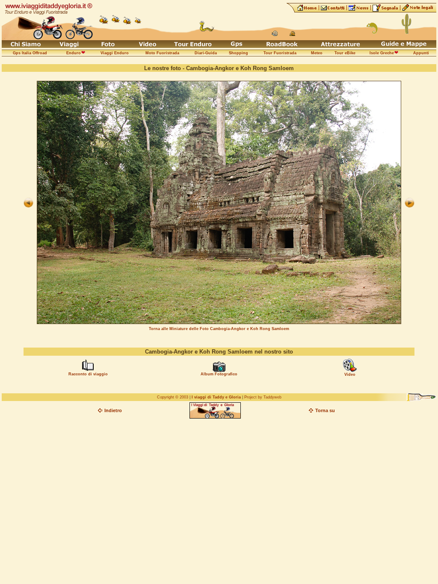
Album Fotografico (219, 374)
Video (349, 374)
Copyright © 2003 (172, 397)
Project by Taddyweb (262, 397)
